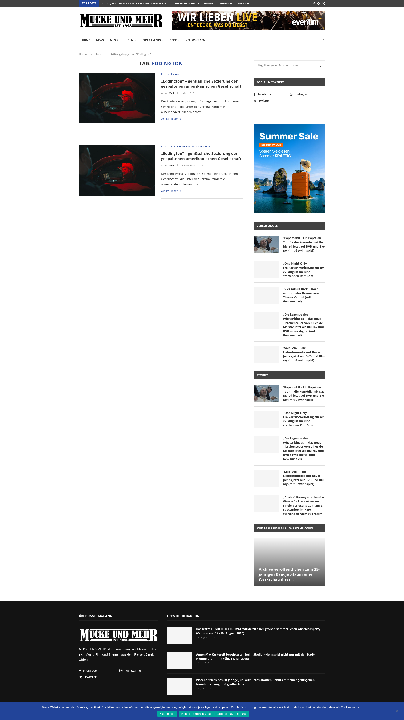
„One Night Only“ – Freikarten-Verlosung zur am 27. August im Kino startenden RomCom (304, 269)
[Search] (323, 40)
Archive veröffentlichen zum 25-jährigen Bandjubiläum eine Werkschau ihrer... (289, 574)
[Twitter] (323, 3)
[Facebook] (314, 3)
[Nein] (396, 711)
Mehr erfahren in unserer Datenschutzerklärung (214, 713)
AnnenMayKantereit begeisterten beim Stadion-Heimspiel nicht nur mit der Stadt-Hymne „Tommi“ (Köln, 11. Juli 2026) (255, 656)
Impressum (225, 3)
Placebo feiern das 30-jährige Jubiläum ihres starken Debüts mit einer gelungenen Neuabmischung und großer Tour (255, 682)
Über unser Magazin (186, 3)
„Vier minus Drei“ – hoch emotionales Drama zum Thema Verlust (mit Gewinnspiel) (301, 295)
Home (86, 40)
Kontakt (209, 3)
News (100, 40)
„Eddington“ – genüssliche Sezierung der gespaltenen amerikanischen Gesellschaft (201, 84)
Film (130, 40)
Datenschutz (245, 3)
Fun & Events (151, 40)
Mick (171, 93)
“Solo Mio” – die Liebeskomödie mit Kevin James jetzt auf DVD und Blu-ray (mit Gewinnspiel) (304, 354)
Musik (114, 40)
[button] (102, 3)
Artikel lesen (170, 119)
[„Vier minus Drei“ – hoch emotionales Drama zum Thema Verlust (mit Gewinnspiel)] (266, 295)
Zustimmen (166, 713)
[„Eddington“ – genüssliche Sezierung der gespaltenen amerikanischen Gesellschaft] (117, 98)
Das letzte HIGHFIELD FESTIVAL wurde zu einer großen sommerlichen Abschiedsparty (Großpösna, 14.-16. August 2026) (258, 631)
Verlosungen (195, 40)
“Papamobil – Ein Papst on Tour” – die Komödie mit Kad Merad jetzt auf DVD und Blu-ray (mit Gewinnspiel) (304, 244)
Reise (173, 40)
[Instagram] (318, 3)
